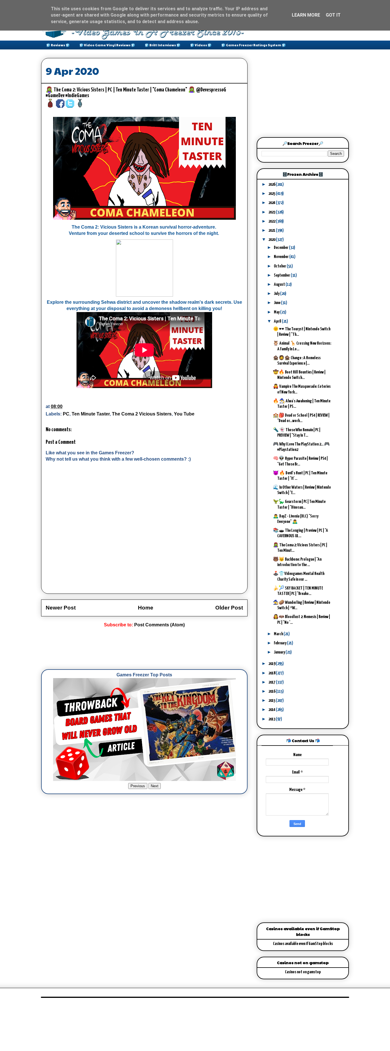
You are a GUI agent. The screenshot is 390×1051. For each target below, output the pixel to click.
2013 (272, 719)
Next (154, 786)
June (277, 303)
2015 (272, 700)
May (277, 312)
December (281, 247)
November (281, 257)
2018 (272, 673)
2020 (272, 239)
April (278, 321)
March (279, 634)
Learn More (306, 15)
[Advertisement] (145, 649)
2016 (272, 691)
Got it (333, 15)
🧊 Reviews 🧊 (58, 45)
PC (66, 413)
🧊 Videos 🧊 (201, 45)
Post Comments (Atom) (159, 624)
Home (145, 608)
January (280, 652)
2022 (272, 221)
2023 (272, 212)
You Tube (184, 413)
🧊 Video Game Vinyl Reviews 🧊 (107, 45)
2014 (272, 710)
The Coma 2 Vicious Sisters (142, 413)
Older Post (229, 608)
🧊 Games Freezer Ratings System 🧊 (253, 45)
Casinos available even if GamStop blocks (303, 944)
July (277, 293)
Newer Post (61, 608)
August (280, 284)
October (280, 266)
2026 (272, 184)
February (280, 643)
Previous (137, 786)
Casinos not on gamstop (303, 972)
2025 (272, 193)
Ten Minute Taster (91, 413)
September (282, 275)
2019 (272, 664)
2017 (272, 682)
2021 (272, 230)
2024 (272, 203)
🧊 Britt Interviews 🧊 (162, 45)
